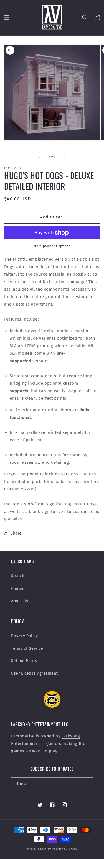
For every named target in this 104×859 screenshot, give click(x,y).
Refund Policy (24, 661)
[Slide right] (64, 158)
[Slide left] (40, 158)
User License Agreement (34, 673)
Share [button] (16, 533)
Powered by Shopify (64, 849)
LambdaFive (44, 849)
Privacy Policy (24, 636)
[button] (7, 17)
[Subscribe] (86, 783)
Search (17, 575)
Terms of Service (27, 648)
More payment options (52, 246)
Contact (18, 588)
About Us (19, 601)
